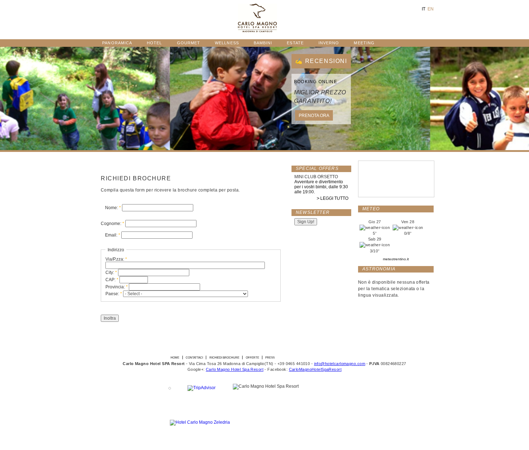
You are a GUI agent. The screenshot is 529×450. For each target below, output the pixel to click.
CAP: (111, 279)
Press (270, 357)
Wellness (227, 43)
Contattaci (194, 357)
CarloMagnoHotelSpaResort (315, 369)
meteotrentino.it (396, 259)
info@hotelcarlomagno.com (339, 363)
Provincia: (116, 286)
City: (111, 272)
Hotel (154, 43)
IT (423, 9)
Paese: (113, 293)
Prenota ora (314, 115)
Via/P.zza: (116, 259)
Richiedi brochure (224, 357)
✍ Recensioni (321, 61)
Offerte (252, 357)
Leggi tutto (334, 198)
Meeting (364, 43)
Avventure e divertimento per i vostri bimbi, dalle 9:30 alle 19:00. (321, 186)
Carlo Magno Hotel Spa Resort (234, 369)
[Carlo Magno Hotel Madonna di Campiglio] (257, 30)
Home (175, 357)
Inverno (328, 43)
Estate (295, 43)
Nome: (113, 207)
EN (431, 9)
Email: (112, 235)
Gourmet (188, 43)
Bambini (263, 43)
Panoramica (117, 43)
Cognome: (112, 223)
